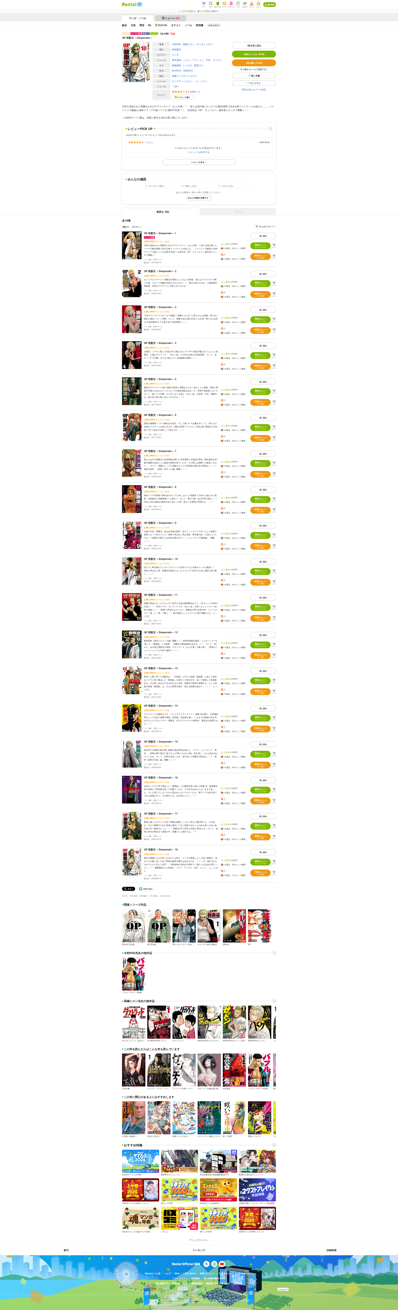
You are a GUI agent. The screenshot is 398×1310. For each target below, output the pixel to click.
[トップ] (129, 4)
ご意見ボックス (226, 1273)
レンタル (187, 65)
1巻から (125, 226)
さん (149, 142)
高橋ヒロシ (188, 44)
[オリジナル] (161, 25)
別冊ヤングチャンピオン (184, 75)
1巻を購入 (254, 62)
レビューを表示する (199, 152)
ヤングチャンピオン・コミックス (189, 81)
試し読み (263, 235)
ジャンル (212, 25)
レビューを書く (184, 97)
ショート (172, 18)
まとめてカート (266, 226)
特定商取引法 (162, 1283)
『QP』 (176, 86)
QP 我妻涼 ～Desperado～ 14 (161, 705)
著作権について (180, 1283)
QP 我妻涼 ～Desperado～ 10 (161, 559)
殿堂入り (199, 65)
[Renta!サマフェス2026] (139, 4)
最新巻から (137, 226)
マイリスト (255, 83)
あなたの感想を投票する (198, 197)
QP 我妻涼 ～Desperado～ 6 (160, 415)
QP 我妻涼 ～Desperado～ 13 (161, 668)
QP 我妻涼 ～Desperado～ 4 (160, 343)
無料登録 (271, 4)
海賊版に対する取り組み (218, 1283)
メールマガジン (245, 1273)
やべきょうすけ (204, 44)
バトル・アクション (193, 60)
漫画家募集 (196, 1283)
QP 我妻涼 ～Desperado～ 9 (160, 523)
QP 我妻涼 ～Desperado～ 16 (161, 777)
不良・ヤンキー (214, 60)
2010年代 (176, 70)
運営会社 (238, 1283)
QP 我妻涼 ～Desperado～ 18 (161, 849)
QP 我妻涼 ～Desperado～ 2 (160, 271)
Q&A (177, 1273)
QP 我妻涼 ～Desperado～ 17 (161, 813)
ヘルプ (167, 1273)
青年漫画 (176, 60)
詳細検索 (332, 1250)
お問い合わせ (189, 1273)
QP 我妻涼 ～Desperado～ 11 (161, 595)
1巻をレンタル (253, 54)
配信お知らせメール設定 (254, 89)
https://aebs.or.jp (165, 1305)
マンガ (175, 54)
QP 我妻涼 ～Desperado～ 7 (160, 451)
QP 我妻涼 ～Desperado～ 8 (160, 487)
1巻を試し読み (254, 45)
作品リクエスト (207, 1273)
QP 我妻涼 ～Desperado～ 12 (161, 632)
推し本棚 (255, 75)
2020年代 (188, 70)
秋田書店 (176, 49)
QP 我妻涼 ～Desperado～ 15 (161, 741)
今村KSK (176, 44)
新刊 (66, 1250)
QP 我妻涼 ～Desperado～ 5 (160, 379)
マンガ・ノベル (137, 18)
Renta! (125, 895)
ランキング (199, 1250)
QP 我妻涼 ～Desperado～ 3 (160, 307)
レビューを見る (197, 162)
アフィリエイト (180, 1278)
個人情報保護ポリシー (215, 1278)
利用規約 (195, 1278)
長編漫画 (176, 65)
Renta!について (153, 1273)
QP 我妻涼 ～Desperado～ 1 (160, 233)
